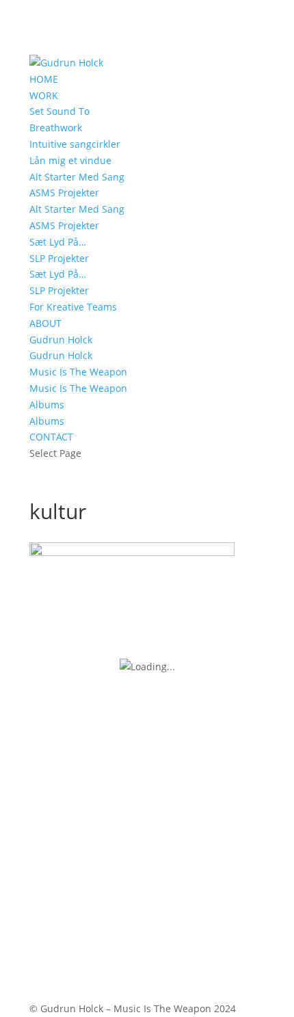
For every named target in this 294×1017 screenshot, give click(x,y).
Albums (46, 404)
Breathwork (55, 127)
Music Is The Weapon (78, 371)
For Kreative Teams (73, 306)
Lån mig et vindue (70, 160)
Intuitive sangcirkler (74, 143)
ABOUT (45, 323)
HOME (43, 78)
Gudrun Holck (60, 339)
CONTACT (51, 436)
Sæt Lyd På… (57, 241)
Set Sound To (59, 111)
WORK (43, 95)
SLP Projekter (59, 258)
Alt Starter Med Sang (76, 176)
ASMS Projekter (64, 192)
